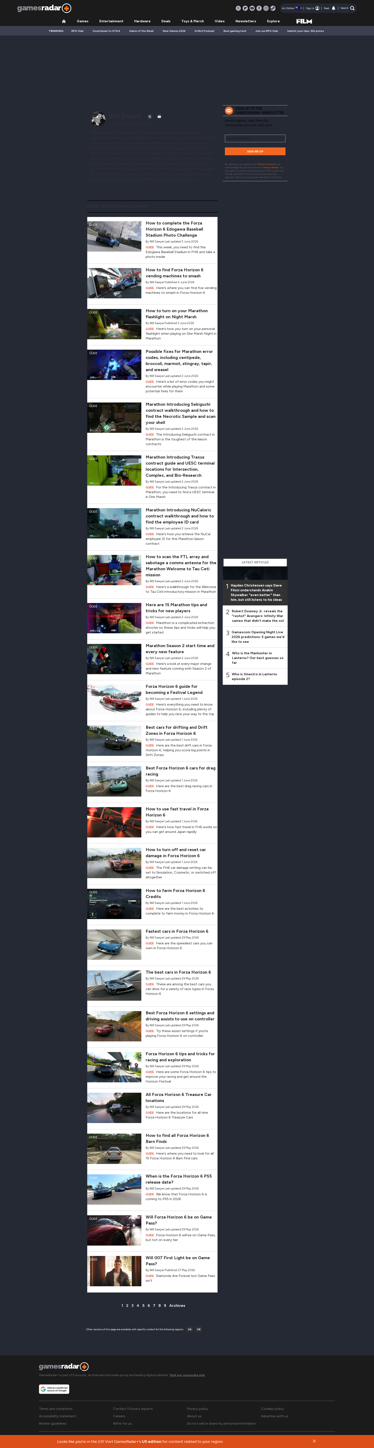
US (190, 1329)
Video (220, 21)
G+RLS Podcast (204, 30)
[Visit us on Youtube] (252, 8)
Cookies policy (272, 1409)
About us (194, 1416)
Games (83, 21)
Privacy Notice (270, 167)
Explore (273, 21)
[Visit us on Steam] (273, 8)
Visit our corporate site (187, 1375)
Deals (166, 21)
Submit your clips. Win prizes (305, 30)
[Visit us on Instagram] (266, 8)
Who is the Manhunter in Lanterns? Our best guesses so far (258, 658)
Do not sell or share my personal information (221, 1423)
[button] (347, 8)
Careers (119, 1416)
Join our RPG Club (266, 30)
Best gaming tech (235, 30)
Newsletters (245, 21)
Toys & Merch (192, 21)
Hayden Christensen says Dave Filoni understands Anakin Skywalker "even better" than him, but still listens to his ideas (256, 592)
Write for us (122, 1423)
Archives (177, 1305)
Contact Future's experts (133, 1409)
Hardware (142, 21)
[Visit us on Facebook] (259, 8)
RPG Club (77, 30)
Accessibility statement (57, 1416)
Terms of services (266, 164)
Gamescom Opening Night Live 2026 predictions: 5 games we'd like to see (258, 637)
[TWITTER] (150, 116)
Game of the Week (141, 30)
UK (199, 1329)
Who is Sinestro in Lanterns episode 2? (254, 676)
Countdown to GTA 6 (106, 30)
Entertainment (111, 21)
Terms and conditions (56, 1409)
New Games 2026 (174, 30)
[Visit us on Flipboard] (245, 8)
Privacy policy (197, 1409)
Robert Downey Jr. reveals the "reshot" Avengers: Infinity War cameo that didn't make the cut (258, 616)
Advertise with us (274, 1416)
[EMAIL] (159, 116)
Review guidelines (52, 1423)
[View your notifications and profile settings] (333, 8)
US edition (151, 1441)
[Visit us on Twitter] (238, 8)
